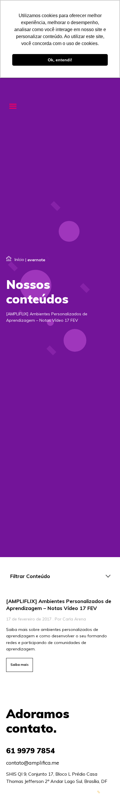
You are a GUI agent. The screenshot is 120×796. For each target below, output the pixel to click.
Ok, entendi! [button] (60, 60)
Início (19, 259)
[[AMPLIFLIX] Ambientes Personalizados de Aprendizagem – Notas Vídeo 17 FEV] (60, 633)
